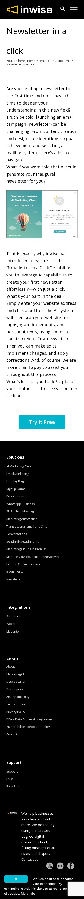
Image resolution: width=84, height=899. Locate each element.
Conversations (16, 534)
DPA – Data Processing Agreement (30, 719)
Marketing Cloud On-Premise (26, 549)
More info (28, 893)
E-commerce (15, 571)
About (10, 666)
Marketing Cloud (17, 674)
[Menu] (71, 9)
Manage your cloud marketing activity (32, 556)
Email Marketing (17, 474)
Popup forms (15, 496)
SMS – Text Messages (21, 511)
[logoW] (34, 9)
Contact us (29, 859)
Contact (11, 734)
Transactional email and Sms (26, 526)
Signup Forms (15, 489)
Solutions (15, 457)
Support (14, 762)
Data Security (15, 681)
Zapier (11, 624)
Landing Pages (16, 481)
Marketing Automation (22, 519)
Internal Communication (23, 564)
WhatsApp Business (20, 504)
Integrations (18, 607)
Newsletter (14, 579)
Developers (14, 689)
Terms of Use (15, 704)
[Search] (60, 9)
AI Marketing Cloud (19, 466)
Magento (12, 631)
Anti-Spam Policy (18, 697)
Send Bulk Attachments (22, 541)
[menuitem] (60, 9)
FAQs (10, 779)
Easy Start (13, 786)
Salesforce (14, 616)
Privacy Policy (15, 712)
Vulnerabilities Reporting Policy (28, 727)
